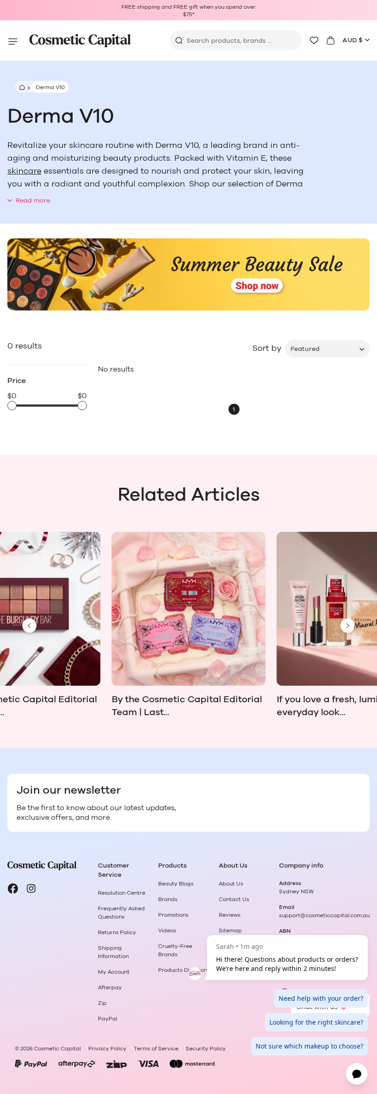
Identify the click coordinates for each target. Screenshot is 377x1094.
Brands (167, 899)
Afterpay (110, 987)
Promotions (173, 915)
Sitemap (230, 930)
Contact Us (234, 899)
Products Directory (183, 970)
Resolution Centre (121, 893)
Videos (167, 930)
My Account (114, 972)
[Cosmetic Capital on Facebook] (12, 888)
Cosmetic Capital (57, 1048)
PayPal (107, 1018)
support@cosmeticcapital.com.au (324, 915)
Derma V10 (50, 87)
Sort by (266, 348)
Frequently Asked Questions (121, 912)
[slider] (12, 405)
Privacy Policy (107, 1048)
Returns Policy (117, 932)
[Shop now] (188, 274)
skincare (24, 171)
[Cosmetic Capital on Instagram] (31, 888)
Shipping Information (113, 952)
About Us (231, 883)
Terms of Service (156, 1048)
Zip (102, 1003)
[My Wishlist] (314, 40)
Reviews (229, 915)
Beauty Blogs (176, 883)
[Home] (21, 87)
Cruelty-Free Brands (175, 950)
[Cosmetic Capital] (80, 40)
